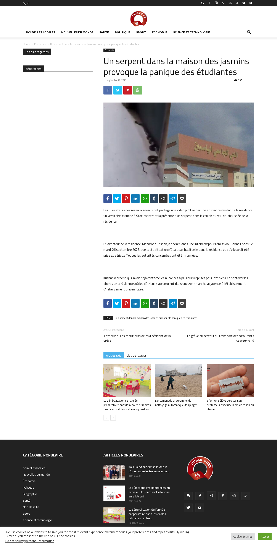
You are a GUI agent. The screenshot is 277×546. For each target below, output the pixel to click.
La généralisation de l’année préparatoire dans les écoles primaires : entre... (147, 514)
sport (141, 32)
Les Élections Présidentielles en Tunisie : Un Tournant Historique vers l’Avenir (149, 492)
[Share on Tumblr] (154, 198)
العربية (26, 3)
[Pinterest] (223, 3)
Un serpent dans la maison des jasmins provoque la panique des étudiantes (156, 318)
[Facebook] (209, 3)
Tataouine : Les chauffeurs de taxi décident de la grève (137, 338)
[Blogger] (202, 3)
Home (26, 44)
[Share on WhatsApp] (145, 198)
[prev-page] (106, 418)
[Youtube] (251, 3)
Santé (104, 32)
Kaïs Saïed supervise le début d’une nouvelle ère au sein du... (149, 469)
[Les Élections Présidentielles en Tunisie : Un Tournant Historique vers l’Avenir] (114, 493)
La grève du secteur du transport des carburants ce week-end (220, 338)
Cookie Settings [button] (242, 536)
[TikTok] (237, 3)
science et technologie (191, 32)
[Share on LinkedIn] (135, 198)
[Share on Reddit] (163, 198)
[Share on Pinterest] (126, 198)
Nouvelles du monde (77, 32)
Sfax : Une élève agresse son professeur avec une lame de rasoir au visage (230, 405)
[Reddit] (230, 3)
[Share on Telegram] (173, 198)
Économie (159, 32)
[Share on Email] (182, 198)
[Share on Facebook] (107, 198)
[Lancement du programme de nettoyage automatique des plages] (178, 380)
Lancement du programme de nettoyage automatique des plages (176, 402)
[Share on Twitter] (117, 198)
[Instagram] (216, 3)
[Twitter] (244, 3)
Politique (122, 32)
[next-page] (113, 418)
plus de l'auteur (136, 355)
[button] (249, 33)
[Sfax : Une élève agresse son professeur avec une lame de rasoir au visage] (230, 380)
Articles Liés (113, 355)
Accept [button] (265, 536)
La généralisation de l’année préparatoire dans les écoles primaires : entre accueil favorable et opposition (127, 405)
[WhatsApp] (137, 90)
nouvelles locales (40, 32)
